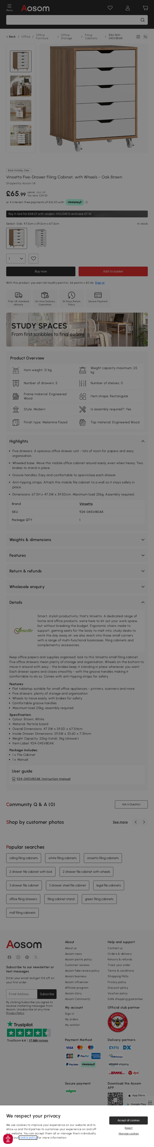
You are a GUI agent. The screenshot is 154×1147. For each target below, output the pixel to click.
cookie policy (28, 1137)
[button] (8, 1139)
